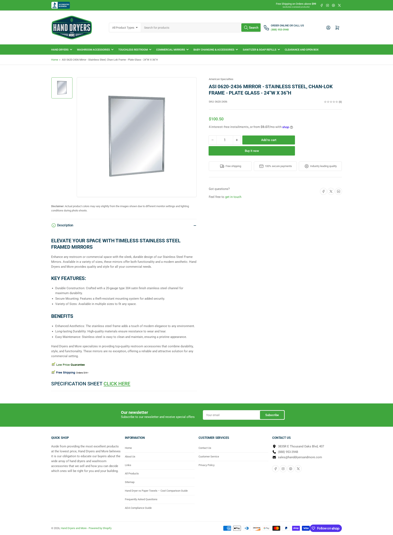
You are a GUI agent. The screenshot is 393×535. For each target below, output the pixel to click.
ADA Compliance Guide (138, 507)
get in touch (233, 197)
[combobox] (201, 27)
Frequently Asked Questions (141, 499)
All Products (132, 473)
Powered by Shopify (100, 528)
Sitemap (129, 482)
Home (54, 59)
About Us (130, 456)
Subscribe (272, 415)
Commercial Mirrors (170, 49)
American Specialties (221, 79)
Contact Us (205, 447)
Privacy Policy (207, 465)
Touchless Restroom (133, 49)
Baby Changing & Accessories (213, 49)
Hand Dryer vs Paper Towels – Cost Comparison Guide (156, 490)
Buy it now (252, 151)
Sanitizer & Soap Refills (259, 49)
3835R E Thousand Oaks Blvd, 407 (301, 446)
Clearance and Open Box (301, 49)
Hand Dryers (60, 49)
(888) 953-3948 (288, 452)
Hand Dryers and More (74, 528)
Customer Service (209, 456)
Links (128, 465)
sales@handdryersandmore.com (300, 457)
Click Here (117, 384)
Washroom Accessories (93, 49)
